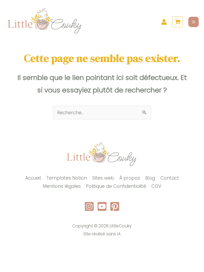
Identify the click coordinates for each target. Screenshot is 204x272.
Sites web (103, 178)
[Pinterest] (115, 206)
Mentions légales (62, 186)
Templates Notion (66, 178)
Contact (169, 178)
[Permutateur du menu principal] (193, 22)
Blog (150, 178)
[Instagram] (89, 206)
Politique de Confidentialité (116, 186)
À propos (129, 178)
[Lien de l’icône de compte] (164, 22)
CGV (156, 186)
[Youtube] (102, 206)
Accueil (33, 178)
